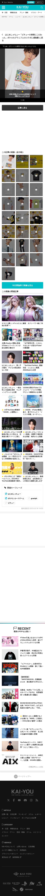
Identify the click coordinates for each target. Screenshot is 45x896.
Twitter (8, 800)
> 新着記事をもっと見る (35, 767)
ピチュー (11, 503)
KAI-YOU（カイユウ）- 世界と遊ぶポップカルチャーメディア (22, 7)
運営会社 (5, 857)
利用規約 (23, 850)
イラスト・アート (8, 832)
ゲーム (11, 17)
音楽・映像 (21, 832)
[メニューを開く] (3, 7)
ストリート (37, 832)
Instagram (31, 800)
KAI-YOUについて (8, 846)
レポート (38, 814)
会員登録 (31, 2)
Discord (25, 800)
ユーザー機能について (10, 850)
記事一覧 (5, 814)
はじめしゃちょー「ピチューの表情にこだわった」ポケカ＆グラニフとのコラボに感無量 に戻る (22, 37)
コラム (30, 814)
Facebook (14, 800)
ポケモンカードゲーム (16, 498)
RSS (37, 800)
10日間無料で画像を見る (22, 285)
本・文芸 (5, 829)
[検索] (42, 7)
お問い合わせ (21, 846)
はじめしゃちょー (14, 494)
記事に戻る (22, 108)
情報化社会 (14, 829)
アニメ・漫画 (25, 829)
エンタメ (5, 836)
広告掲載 (31, 846)
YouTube (19, 800)
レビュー (5, 818)
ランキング (22, 814)
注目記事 (13, 814)
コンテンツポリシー (27, 854)
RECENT (24, 629)
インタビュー (15, 818)
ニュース (17, 17)
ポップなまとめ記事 (29, 818)
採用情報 (15, 857)
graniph (34, 498)
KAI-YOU (4, 17)
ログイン (39, 2)
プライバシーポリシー (10, 854)
